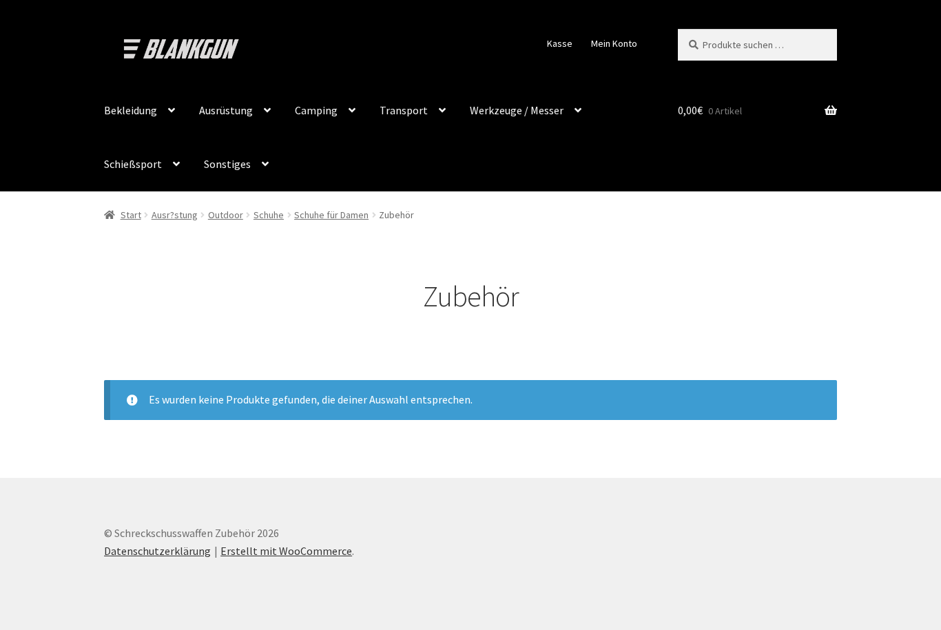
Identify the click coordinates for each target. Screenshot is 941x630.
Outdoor (225, 215)
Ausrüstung (226, 110)
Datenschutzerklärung (157, 551)
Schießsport (133, 164)
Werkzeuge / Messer (516, 110)
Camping (316, 110)
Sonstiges (227, 164)
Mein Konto (614, 43)
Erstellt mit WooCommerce (286, 551)
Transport (404, 110)
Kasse (559, 43)
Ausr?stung (175, 215)
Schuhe (269, 215)
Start (131, 215)
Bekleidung (130, 110)
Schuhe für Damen (331, 215)
